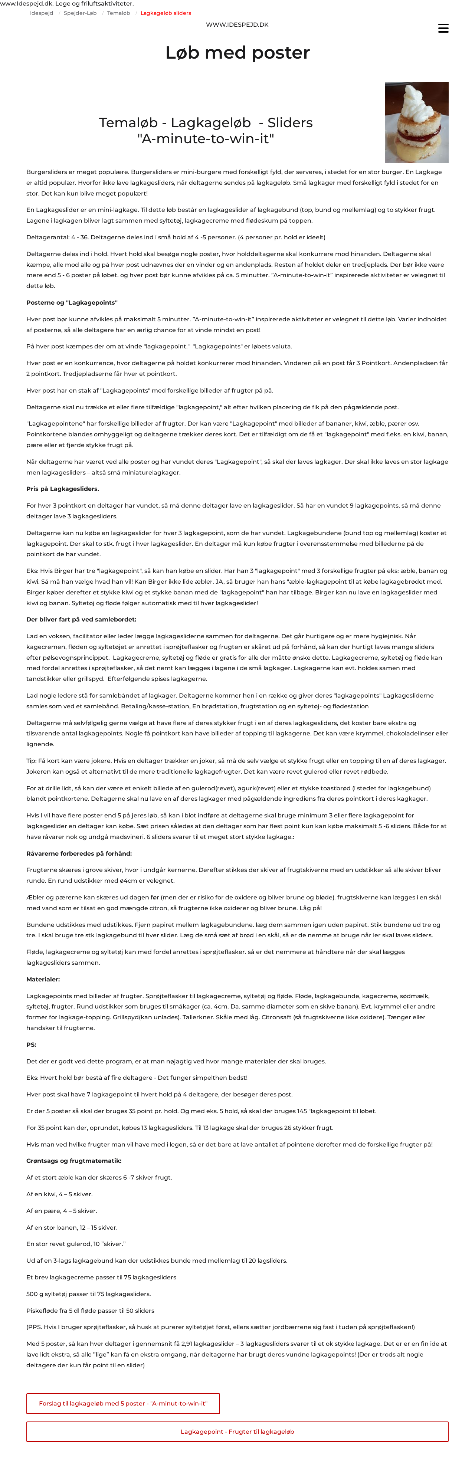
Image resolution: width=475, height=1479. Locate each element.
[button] (382, 28)
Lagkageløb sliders (166, 13)
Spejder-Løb (80, 13)
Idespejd (41, 13)
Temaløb (118, 13)
